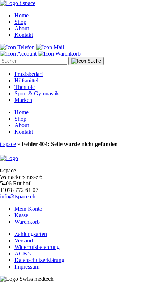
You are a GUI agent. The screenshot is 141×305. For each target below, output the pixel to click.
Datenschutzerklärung (39, 260)
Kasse (21, 215)
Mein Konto (28, 209)
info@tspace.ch (17, 196)
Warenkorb (27, 222)
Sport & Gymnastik (36, 93)
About (21, 28)
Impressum (26, 266)
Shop (20, 22)
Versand (23, 240)
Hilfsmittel (26, 80)
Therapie (24, 87)
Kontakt (23, 35)
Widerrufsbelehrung (37, 247)
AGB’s (22, 253)
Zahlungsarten (30, 234)
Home (21, 15)
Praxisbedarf (28, 74)
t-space (8, 144)
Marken (23, 100)
